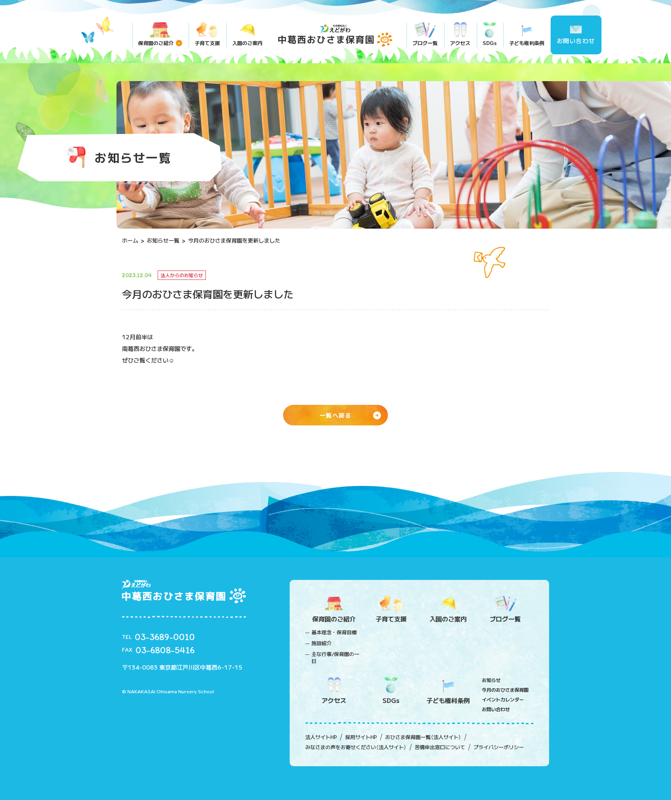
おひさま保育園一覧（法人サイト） (423, 737)
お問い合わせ (576, 40)
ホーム (130, 240)
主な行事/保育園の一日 (335, 658)
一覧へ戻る (336, 415)
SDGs (490, 43)
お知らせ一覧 (163, 240)
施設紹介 (321, 643)
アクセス (460, 43)
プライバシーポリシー (498, 747)
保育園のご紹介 (156, 43)
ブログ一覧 (425, 43)
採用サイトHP (361, 737)
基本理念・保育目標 (334, 632)
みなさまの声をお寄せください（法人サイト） (356, 747)
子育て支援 (207, 43)
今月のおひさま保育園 (505, 689)
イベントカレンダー (503, 699)
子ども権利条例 (526, 43)
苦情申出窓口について (440, 747)
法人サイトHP (321, 737)
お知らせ (491, 680)
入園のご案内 (247, 43)
